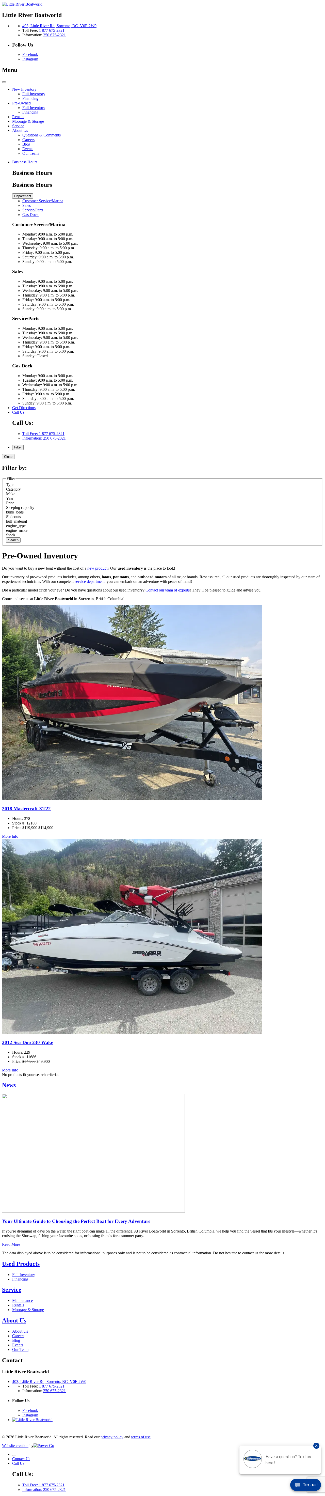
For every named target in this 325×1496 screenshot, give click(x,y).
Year (9, 498)
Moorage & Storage (28, 1309)
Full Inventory (23, 1274)
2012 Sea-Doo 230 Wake (27, 1042)
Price (10, 503)
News (9, 1085)
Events (17, 1345)
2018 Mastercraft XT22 (26, 808)
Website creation (15, 1445)
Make (10, 494)
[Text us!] (305, 1486)
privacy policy (112, 1437)
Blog (16, 1340)
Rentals (18, 1305)
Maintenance (22, 1300)
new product (97, 568)
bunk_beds (15, 512)
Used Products (21, 1263)
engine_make (16, 530)
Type (10, 484)
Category (13, 489)
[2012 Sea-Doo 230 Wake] (132, 1032)
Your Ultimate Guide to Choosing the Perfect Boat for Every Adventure (76, 1221)
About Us (14, 1320)
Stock (10, 535)
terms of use (141, 1437)
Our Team (20, 1349)
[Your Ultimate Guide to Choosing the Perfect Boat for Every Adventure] (93, 1211)
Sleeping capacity (20, 507)
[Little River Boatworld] (22, 4)
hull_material (16, 521)
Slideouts (13, 517)
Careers (18, 1336)
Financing (20, 1279)
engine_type (16, 526)
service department (90, 581)
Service (11, 1289)
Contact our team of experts (167, 590)
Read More (11, 1244)
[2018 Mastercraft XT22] (132, 799)
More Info (10, 836)
